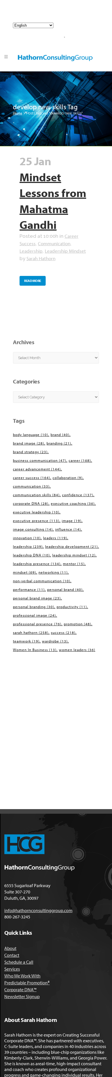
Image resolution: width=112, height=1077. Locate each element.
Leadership (31, 251)
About (10, 948)
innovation (27, 537)
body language (30, 434)
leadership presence (37, 563)
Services (12, 969)
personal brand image (37, 598)
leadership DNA (31, 555)
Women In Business (35, 649)
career (80, 460)
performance (29, 589)
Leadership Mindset (65, 251)
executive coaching (73, 503)
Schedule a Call (18, 962)
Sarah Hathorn (40, 258)
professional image (34, 615)
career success (31, 477)
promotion (77, 624)
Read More (32, 280)
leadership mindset (74, 555)
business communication (39, 460)
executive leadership (36, 512)
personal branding (33, 606)
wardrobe (55, 641)
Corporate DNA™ (20, 989)
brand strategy (30, 451)
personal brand (65, 589)
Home (17, 113)
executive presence (36, 520)
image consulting (33, 529)
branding (59, 443)
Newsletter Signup (22, 996)
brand (60, 434)
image (72, 520)
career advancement (37, 469)
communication (31, 486)
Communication (54, 243)
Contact (11, 955)
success (63, 632)
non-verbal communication (41, 581)
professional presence (37, 624)
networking (53, 572)
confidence (77, 494)
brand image (28, 443)
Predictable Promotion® (27, 983)
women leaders (77, 649)
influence (68, 529)
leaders (55, 537)
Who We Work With (22, 976)
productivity (72, 606)
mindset (24, 572)
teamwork (26, 641)
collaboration (68, 477)
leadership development (71, 546)
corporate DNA (31, 503)
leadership (28, 546)
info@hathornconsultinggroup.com (58, 14)
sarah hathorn (31, 632)
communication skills (36, 494)
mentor (74, 563)
